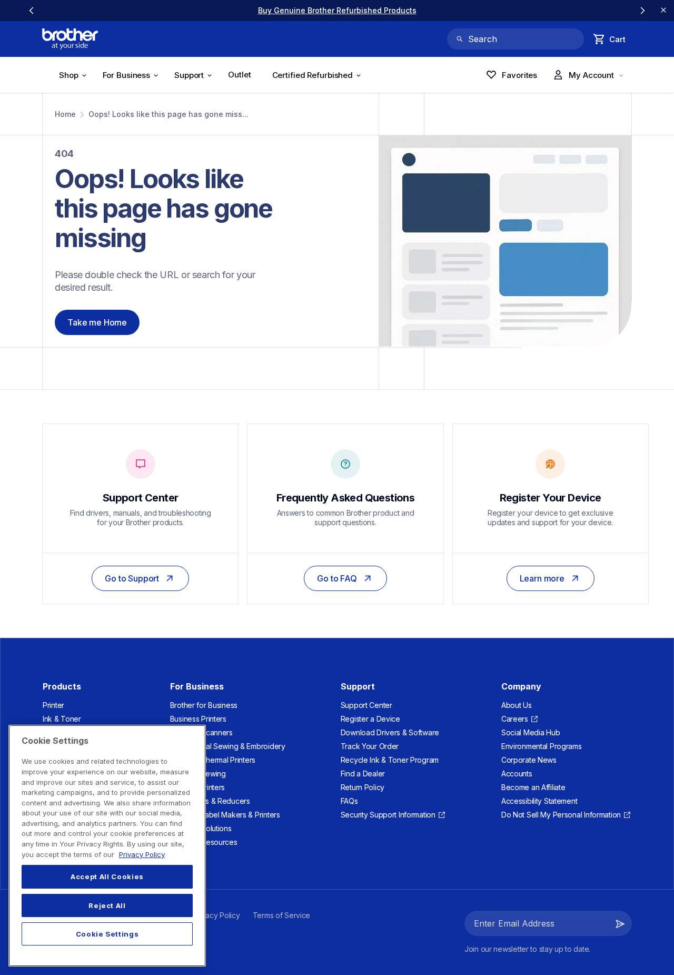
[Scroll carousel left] (31, 10)
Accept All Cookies (107, 877)
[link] (337, 10)
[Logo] (70, 39)
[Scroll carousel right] (642, 10)
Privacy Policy (142, 854)
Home (65, 114)
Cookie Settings (107, 934)
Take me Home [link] (97, 322)
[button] (620, 923)
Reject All (107, 905)
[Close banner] (663, 10)
